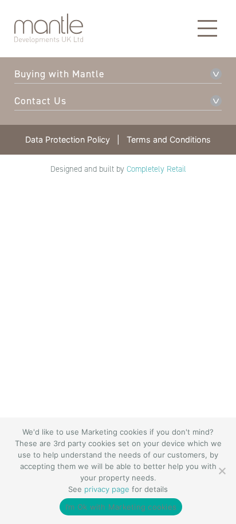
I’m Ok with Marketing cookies (120, 506)
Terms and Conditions (169, 139)
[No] (221, 470)
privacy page (106, 489)
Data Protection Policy (67, 139)
